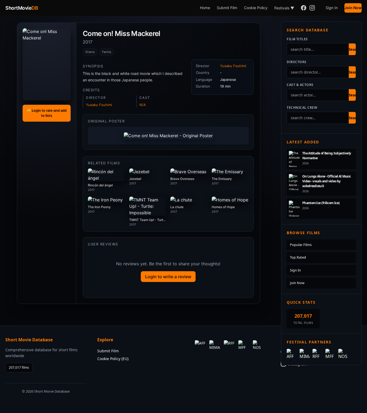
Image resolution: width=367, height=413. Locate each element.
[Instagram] (312, 8)
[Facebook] (303, 8)
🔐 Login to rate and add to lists (47, 113)
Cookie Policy (256, 7)
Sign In (332, 7)
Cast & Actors (300, 84)
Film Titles (297, 39)
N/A (142, 105)
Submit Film (227, 7)
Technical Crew (302, 107)
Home (205, 7)
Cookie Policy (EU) (112, 358)
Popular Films (301, 244)
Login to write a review (168, 276)
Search (355, 49)
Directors (297, 62)
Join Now (353, 7)
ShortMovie (21, 8)
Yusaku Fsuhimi (99, 105)
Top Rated (298, 257)
